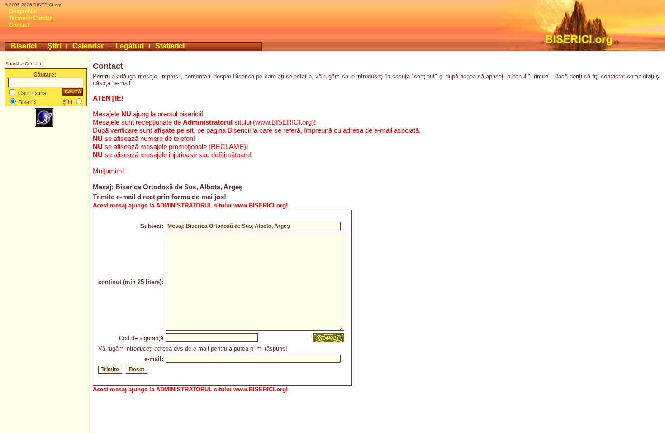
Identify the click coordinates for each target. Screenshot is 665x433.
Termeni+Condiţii (30, 18)
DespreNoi (23, 11)
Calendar (88, 46)
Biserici (24, 46)
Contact (19, 25)
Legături (129, 46)
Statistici (170, 46)
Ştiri (54, 46)
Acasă (12, 63)
